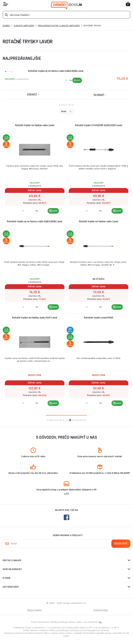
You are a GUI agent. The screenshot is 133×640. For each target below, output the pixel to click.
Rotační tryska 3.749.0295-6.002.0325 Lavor (98, 125)
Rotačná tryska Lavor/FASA (98, 317)
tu (100, 622)
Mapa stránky (34, 610)
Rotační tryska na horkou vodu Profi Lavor (34, 317)
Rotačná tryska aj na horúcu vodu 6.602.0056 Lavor (34, 221)
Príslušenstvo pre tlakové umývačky (59, 25)
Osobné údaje (100, 610)
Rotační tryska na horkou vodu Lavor (34, 125)
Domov (6, 25)
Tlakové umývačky (24, 25)
